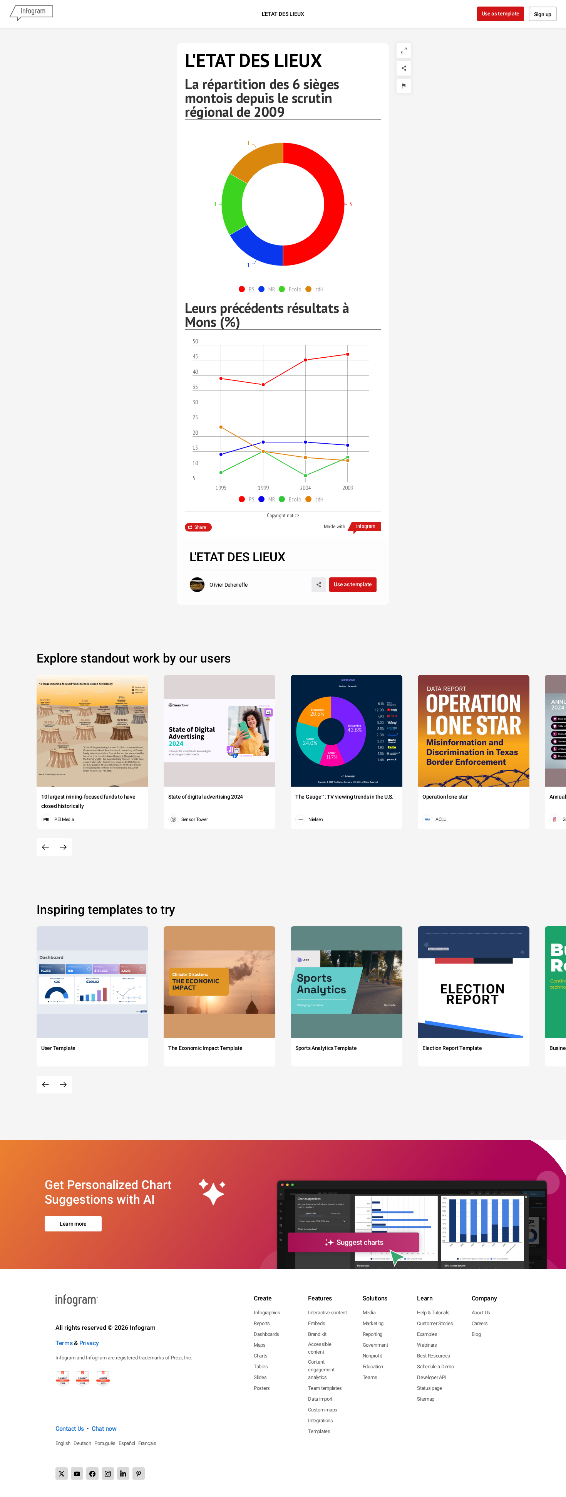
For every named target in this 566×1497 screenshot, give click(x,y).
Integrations (320, 1420)
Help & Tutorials (433, 1312)
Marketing (373, 1323)
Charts (260, 1356)
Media (369, 1312)
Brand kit (317, 1334)
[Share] (404, 68)
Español (127, 1443)
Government (375, 1345)
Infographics (267, 1312)
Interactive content (327, 1312)
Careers (480, 1323)
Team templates (325, 1388)
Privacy (89, 1343)
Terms (64, 1343)
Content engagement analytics (321, 1369)
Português (105, 1443)
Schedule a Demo (435, 1366)
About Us (481, 1312)
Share (200, 527)
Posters (262, 1388)
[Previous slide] (45, 847)
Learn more (73, 1224)
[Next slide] (63, 847)
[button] (248, 289)
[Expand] (404, 50)
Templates (319, 1431)
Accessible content (319, 1348)
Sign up (542, 14)
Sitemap (425, 1399)
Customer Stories (435, 1323)
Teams (370, 1377)
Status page (429, 1388)
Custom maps (322, 1410)
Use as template (501, 13)
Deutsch (82, 1443)
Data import (320, 1399)
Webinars (427, 1345)
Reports (262, 1323)
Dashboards (266, 1334)
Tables (261, 1366)
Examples (427, 1334)
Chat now (104, 1428)
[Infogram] (31, 13)
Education (373, 1366)
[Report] (404, 86)
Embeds (316, 1323)
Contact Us (69, 1428)
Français (147, 1443)
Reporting (372, 1334)
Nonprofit (372, 1356)
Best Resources (433, 1356)
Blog (476, 1334)
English (62, 1443)
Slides (260, 1377)
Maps (260, 1345)
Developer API (431, 1377)
